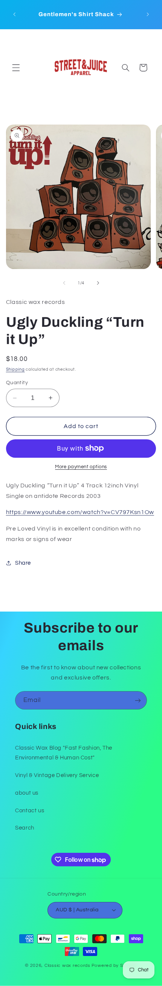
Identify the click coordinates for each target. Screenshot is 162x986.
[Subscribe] (138, 700)
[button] (15, 67)
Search (24, 828)
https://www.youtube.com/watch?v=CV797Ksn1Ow (80, 512)
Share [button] (23, 563)
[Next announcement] (147, 14)
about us (26, 793)
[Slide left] (64, 283)
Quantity (17, 382)
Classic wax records (67, 965)
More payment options (81, 466)
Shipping (15, 369)
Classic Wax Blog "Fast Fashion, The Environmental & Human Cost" (63, 753)
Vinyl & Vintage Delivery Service (57, 775)
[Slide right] (98, 283)
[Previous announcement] (14, 14)
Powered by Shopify (114, 965)
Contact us (29, 810)
